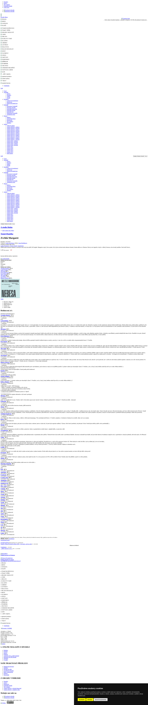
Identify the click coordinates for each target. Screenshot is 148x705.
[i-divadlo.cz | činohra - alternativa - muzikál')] (74, 14)
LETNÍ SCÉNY (5, 542)
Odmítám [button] (89, 699)
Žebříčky (9, 123)
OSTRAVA (5, 23)
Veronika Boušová (5, 268)
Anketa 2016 (10, 148)
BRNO (4, 21)
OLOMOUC (5, 53)
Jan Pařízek (3, 276)
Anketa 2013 (10, 152)
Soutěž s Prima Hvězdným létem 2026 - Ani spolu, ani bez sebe (16, 544)
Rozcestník (6, 675)
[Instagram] (9, 11)
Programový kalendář (12, 106)
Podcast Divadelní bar (12, 103)
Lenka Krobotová (5, 246)
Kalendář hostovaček (12, 109)
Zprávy (5, 3)
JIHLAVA (4, 36)
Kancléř (3, 370)
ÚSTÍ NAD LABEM (7, 69)
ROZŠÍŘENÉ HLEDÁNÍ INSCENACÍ (11, 561)
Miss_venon (4, 486)
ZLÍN (3, 72)
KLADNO (5, 40)
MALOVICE (5, 47)
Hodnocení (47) (7, 303)
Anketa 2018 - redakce (12, 143)
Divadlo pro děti (8, 669)
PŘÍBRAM (5, 61)
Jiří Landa (3, 275)
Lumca (2, 533)
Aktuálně (6, 92)
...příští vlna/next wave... (7, 548)
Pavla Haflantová (5, 272)
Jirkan (2, 406)
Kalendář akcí (10, 111)
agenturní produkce (7, 76)
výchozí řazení (4, 369)
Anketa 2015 (10, 149)
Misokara (3, 395)
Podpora (6, 654)
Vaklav (2, 437)
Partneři (5, 651)
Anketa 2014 (10, 150)
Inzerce (5, 653)
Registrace (11, 538)
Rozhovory (9, 102)
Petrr (2, 469)
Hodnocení (9, 120)
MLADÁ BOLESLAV (8, 49)
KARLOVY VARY (7, 38)
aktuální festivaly (6, 83)
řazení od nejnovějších (14, 369)
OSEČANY (5, 57)
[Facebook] (9, 10)
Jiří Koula (3, 271)
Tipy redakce (7, 4)
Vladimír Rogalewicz (6, 413)
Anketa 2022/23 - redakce (13, 132)
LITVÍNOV (5, 44)
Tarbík (2, 502)
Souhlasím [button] (82, 699)
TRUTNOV (5, 65)
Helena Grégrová (5, 278)
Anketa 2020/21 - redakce (13, 138)
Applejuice (3, 472)
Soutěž (8, 98)
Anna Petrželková (22, 243)
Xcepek (3, 494)
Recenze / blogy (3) (8, 301)
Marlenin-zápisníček (6, 463)
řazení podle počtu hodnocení (27, 369)
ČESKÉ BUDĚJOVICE (8, 28)
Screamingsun (4, 430)
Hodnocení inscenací (9, 666)
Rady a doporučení (8, 672)
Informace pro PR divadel (10, 657)
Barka (2, 419)
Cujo (2, 524)
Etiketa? (6, 673)
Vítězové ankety (11, 125)
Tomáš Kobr (20, 246)
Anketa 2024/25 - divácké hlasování (12, 688)
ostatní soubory (6, 78)
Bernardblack (4, 519)
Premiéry (6, 2)
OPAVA (4, 55)
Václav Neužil (13, 246)
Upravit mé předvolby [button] (100, 699)
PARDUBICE (5, 59)
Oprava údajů (7, 307)
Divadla (2, 17)
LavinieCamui (4, 477)
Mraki (2, 522)
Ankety (5, 124)
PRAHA (4, 19)
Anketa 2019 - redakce (12, 141)
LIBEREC (4, 42)
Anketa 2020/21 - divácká (13, 139)
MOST (4, 51)
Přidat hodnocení (8, 304)
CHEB (4, 34)
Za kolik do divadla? (9, 670)
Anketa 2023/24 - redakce (13, 129)
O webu (6, 660)
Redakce (6, 650)
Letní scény (6, 7)
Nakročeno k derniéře (12, 113)
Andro (2, 513)
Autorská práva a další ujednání (11, 655)
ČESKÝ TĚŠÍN (6, 30)
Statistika (6, 658)
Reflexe (9, 117)
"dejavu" (4, 80)
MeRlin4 (3, 499)
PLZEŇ (4, 25)
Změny (8, 96)
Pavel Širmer (4, 274)
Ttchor (2, 516)
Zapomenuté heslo (5, 540)
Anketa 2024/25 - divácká (13, 128)
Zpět (2, 88)
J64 (1, 527)
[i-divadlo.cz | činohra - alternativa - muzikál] (74, 16)
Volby (2, 299)
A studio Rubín (6, 227)
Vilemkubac (4, 480)
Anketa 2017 (10, 146)
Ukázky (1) (6, 306)
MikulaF (3, 505)
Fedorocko (3, 401)
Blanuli (2, 425)
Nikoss (2, 491)
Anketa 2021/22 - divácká (13, 136)
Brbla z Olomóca (5, 381)
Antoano (3, 497)
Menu (6, 17)
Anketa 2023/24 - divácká (13, 131)
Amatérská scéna (11, 114)
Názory (5, 116)
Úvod (5, 91)
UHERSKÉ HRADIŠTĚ (8, 67)
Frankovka (3, 475)
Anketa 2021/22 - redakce (13, 135)
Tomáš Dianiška (7, 234)
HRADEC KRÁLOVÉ (8, 32)
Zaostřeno (6, 99)
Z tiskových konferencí (12, 100)
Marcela (3, 530)
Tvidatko (3, 488)
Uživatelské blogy (11, 118)
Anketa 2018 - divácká (12, 145)
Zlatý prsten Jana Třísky (8, 230)
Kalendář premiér (8, 6)
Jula (2, 508)
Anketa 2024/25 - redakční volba (12, 689)
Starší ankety (10, 153)
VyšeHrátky (6, 85)
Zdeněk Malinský (5, 376)
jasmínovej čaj (4, 483)
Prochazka (3, 452)
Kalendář (6, 104)
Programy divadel (11, 107)
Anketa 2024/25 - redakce (13, 127)
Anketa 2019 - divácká (12, 142)
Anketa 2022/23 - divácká (13, 134)
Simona (3, 458)
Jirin (2, 511)
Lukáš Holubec (4, 269)
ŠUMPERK (5, 63)
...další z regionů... (6, 74)
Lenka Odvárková (9, 243)
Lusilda (3, 447)
